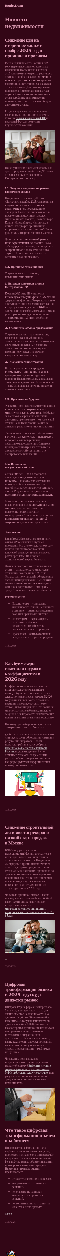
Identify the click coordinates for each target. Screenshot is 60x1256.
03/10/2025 (10, 645)
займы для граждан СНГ (31, 118)
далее (8, 1213)
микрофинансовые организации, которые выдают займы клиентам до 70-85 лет (29, 911)
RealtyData (14, 5)
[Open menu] (53, 5)
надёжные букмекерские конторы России (26, 749)
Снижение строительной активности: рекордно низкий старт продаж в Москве (29, 834)
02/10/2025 (10, 809)
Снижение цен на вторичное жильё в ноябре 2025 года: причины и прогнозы (26, 47)
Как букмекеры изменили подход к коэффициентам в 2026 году (23, 670)
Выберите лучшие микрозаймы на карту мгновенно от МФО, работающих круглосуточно (28, 1068)
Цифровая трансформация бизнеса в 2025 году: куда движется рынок (28, 991)
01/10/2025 (10, 966)
